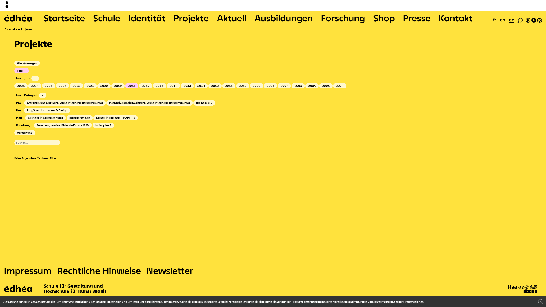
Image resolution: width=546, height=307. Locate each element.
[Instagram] (539, 19)
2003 (340, 85)
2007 (284, 85)
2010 (243, 85)
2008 (270, 85)
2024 (48, 85)
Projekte (191, 18)
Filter (20, 70)
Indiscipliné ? (103, 125)
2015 (173, 85)
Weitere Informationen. (409, 301)
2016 (159, 85)
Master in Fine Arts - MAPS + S (115, 117)
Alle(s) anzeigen (27, 63)
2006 (298, 85)
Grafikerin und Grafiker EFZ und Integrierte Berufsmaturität (65, 102)
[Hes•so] (523, 284)
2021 (90, 85)
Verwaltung (24, 132)
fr (495, 19)
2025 (35, 85)
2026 (21, 85)
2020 (104, 85)
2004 (326, 85)
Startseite (64, 18)
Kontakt (456, 18)
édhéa (18, 18)
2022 (76, 85)
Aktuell (231, 18)
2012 (215, 85)
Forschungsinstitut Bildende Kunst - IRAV (63, 125)
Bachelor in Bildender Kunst (45, 117)
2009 (256, 85)
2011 (229, 85)
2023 (62, 85)
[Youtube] (533, 19)
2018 (132, 85)
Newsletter (170, 270)
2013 (201, 85)
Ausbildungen (283, 18)
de (511, 19)
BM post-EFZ (204, 102)
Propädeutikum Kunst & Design (47, 110)
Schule (106, 18)
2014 (187, 85)
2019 (118, 85)
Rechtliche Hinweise (99, 270)
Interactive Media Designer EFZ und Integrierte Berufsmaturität (149, 102)
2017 (146, 85)
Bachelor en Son (79, 117)
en (503, 19)
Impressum (28, 270)
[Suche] (520, 20)
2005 (312, 85)
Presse (417, 18)
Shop (384, 18)
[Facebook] (528, 19)
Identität (147, 18)
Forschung (343, 18)
